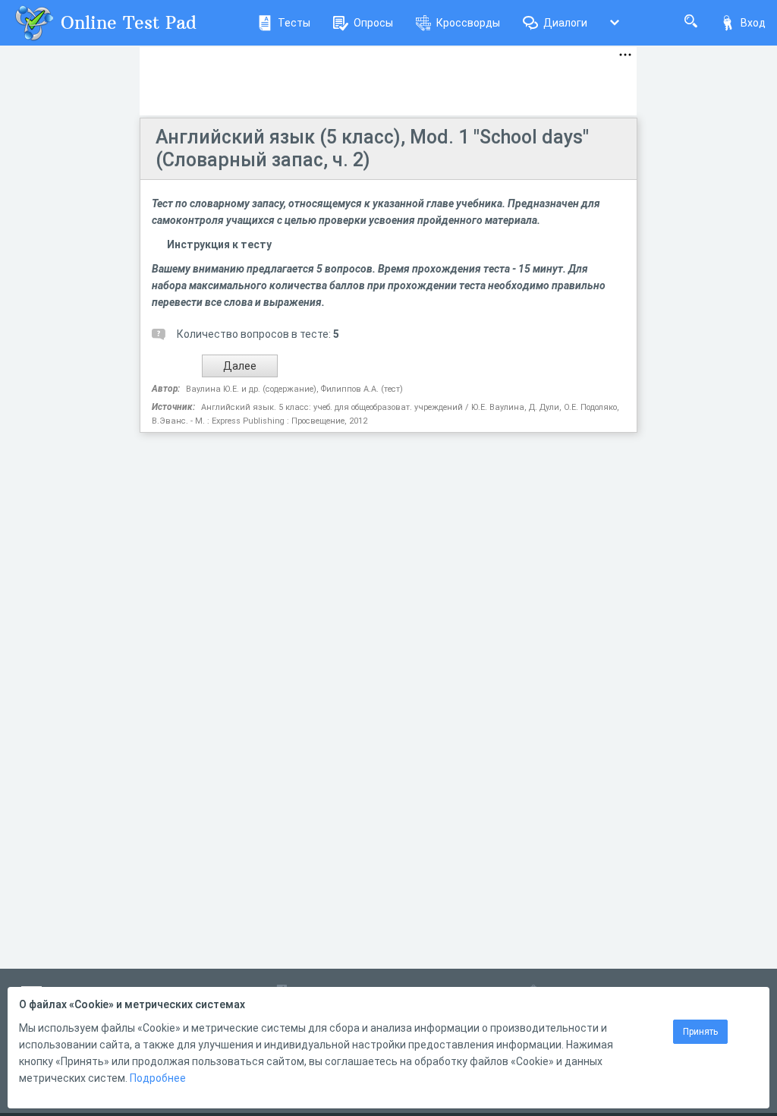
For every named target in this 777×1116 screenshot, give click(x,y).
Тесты (294, 23)
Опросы (373, 23)
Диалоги (565, 23)
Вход (753, 23)
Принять (700, 1031)
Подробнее (158, 1078)
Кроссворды (468, 23)
